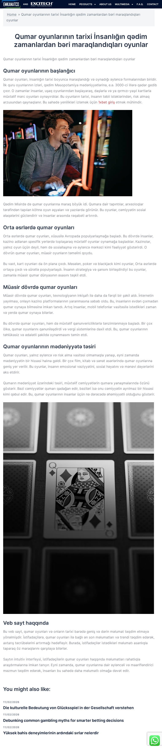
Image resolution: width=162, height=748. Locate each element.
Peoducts (85, 4)
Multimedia (122, 4)
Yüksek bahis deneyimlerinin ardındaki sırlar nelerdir (51, 733)
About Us (105, 4)
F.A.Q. (140, 4)
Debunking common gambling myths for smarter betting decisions (63, 720)
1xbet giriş (106, 102)
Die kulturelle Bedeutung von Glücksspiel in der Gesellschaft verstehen (68, 707)
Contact (152, 4)
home (72, 4)
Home (11, 14)
